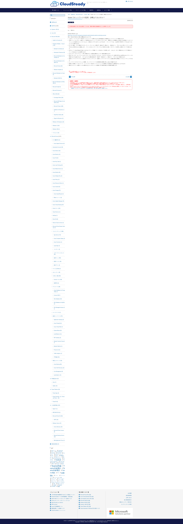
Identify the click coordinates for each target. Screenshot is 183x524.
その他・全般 (86, 14)
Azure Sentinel (56, 186)
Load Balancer (58, 334)
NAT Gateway (57, 337)
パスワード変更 (60, 479)
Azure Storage (56, 190)
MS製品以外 (55, 378)
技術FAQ (91, 10)
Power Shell (62, 461)
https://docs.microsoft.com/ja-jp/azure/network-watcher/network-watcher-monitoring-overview (87, 35)
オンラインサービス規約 (126, 504)
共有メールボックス (57, 484)
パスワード (53, 479)
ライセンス (56, 132)
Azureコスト (56, 208)
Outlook (58, 460)
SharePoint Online (58, 114)
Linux (54, 33)
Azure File (55, 157)
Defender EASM (58, 78)
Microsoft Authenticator (57, 458)
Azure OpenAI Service (59, 143)
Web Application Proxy (59, 440)
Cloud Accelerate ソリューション (58, 510)
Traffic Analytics (58, 353)
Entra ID (55, 219)
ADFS (56, 419)
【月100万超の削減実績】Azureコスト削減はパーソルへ (63, 494)
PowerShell (53, 462)
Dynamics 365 (55, 29)
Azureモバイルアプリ (59, 454)
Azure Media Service (58, 168)
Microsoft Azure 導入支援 (85, 494)
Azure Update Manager (58, 201)
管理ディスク (57, 261)
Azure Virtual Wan (58, 326)
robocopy (57, 463)
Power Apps (56, 393)
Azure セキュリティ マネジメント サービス (61, 500)
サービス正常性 (57, 268)
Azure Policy (56, 179)
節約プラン (57, 265)
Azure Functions (58, 242)
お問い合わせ (129, 497)
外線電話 (54, 485)
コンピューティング (58, 231)
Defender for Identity (59, 48)
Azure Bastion (56, 154)
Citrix (54, 382)
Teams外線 (56, 466)
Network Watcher (58, 346)
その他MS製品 (56, 405)
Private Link (57, 349)
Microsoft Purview (57, 90)
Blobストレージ (58, 197)
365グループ (53, 450)
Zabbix (55, 385)
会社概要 (130, 493)
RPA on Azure (54, 504)
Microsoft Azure (79, 14)
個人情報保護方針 (128, 499)
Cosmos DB (57, 295)
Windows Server (57, 423)
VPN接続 (56, 357)
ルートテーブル (57, 312)
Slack (63, 463)
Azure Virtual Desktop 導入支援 (86, 496)
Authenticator (60, 450)
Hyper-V (55, 408)
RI (53, 463)
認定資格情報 (129, 495)
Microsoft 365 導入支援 (85, 500)
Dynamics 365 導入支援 (85, 504)
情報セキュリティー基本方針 (125, 502)
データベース (56, 286)
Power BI (55, 401)
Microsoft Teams (58, 106)
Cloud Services (56, 211)
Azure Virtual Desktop (58, 204)
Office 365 (56, 94)
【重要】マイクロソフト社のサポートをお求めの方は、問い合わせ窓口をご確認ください (89, 88)
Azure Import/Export (59, 193)
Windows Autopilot (58, 69)
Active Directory (58, 426)
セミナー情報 (107, 10)
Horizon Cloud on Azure (58, 222)
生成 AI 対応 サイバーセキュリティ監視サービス (62, 498)
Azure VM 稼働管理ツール (57, 506)
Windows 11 (56, 125)
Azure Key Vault (57, 161)
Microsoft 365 (56, 36)
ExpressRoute (58, 330)
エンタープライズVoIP (58, 477)
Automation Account (58, 147)
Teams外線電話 (57, 469)
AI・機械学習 (56, 139)
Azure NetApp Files (57, 175)
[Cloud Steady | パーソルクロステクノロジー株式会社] (68, 4)
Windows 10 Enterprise (58, 121)
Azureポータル (58, 279)
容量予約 (56, 283)
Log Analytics (57, 375)
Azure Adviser (56, 150)
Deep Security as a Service (57, 502)
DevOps (55, 215)
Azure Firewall (58, 323)
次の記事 (127, 76)
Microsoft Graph (57, 86)
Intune (57, 455)
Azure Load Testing (58, 165)
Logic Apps (57, 245)
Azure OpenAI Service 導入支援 (87, 498)
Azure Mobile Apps (59, 451)
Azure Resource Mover (58, 183)
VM (58, 472)
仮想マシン (57, 257)
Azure (52, 451)
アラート (56, 475)
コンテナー (57, 249)
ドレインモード (61, 478)
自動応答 (60, 485)
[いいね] (69, 71)
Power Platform (56, 389)
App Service (57, 234)
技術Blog (99, 10)
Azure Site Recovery (59, 367)
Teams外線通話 (57, 467)
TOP (69, 14)
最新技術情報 (55, 444)
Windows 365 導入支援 (85, 502)
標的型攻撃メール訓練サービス (58, 508)
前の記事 (73, 76)
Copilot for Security (57, 40)
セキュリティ (56, 272)
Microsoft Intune (58, 65)
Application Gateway (59, 319)
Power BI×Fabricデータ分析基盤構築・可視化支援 (62, 496)
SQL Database (58, 298)
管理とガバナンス (57, 360)
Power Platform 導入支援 (85, 506)
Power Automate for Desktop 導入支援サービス (90, 508)
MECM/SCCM (56, 412)
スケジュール (53, 478)
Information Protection (59, 52)
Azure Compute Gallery (59, 238)
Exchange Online (58, 97)
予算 (54, 483)
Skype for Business (58, 118)
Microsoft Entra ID (58, 416)
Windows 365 (56, 129)
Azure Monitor (56, 172)
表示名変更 (53, 486)
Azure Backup (58, 364)
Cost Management (58, 371)
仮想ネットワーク (57, 316)
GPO (52, 455)
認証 (59, 486)
